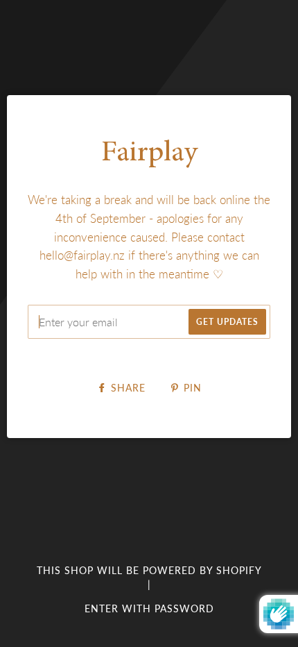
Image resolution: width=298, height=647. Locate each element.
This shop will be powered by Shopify (149, 570)
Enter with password (149, 608)
